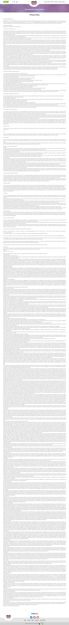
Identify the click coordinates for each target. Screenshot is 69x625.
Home (45, 2)
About (52, 2)
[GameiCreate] (34, 2)
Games (48, 2)
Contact (56, 2)
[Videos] (37, 617)
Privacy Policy (42, 620)
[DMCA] (41, 623)
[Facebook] (31, 617)
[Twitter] (34, 617)
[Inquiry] (6, 2)
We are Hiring (61, 2)
